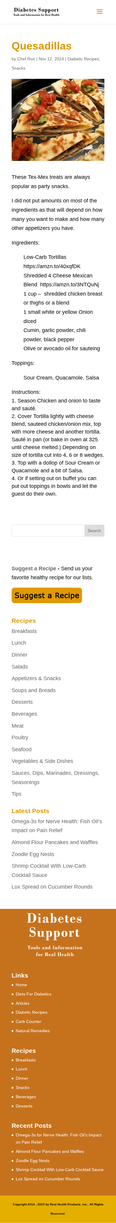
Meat (17, 726)
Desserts (22, 702)
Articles (22, 1003)
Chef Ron (26, 58)
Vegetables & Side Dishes (42, 761)
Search (94, 530)
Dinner (19, 655)
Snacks (18, 68)
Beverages (24, 714)
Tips (16, 794)
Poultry (20, 737)
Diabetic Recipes (83, 58)
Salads (20, 667)
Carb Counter (28, 1021)
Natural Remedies (33, 1030)
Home (21, 984)
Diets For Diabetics (33, 994)
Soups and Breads (34, 690)
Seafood (22, 749)
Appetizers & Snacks (36, 678)
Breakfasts (24, 631)
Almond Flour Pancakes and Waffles (55, 842)
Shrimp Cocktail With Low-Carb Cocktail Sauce (60, 1169)
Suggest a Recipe (34, 568)
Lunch (19, 643)
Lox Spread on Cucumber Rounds (52, 887)
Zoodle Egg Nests (33, 854)
